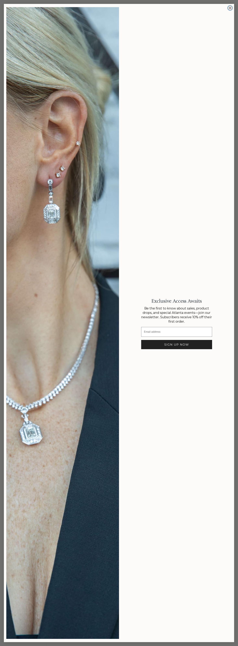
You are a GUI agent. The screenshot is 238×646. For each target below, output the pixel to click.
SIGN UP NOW (176, 344)
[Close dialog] (230, 8)
